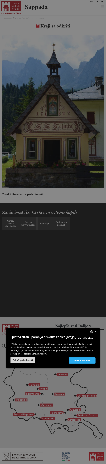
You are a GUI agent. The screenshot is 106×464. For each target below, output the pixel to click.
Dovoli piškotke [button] (82, 360)
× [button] (95, 332)
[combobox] (91, 331)
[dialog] (53, 348)
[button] (22, 360)
